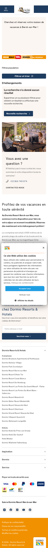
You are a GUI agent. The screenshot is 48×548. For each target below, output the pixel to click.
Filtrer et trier (22, 76)
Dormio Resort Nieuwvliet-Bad (15, 405)
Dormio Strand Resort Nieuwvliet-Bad (18, 413)
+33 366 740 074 (18, 181)
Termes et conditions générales (15, 530)
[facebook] (10, 509)
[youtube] (23, 509)
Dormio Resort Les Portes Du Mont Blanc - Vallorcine (20, 391)
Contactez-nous (15, 188)
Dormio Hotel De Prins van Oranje (16, 431)
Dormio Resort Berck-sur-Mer (14, 371)
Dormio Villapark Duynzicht (13, 417)
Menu (6, 10)
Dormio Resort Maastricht (13, 397)
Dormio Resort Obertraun (12, 409)
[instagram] (4, 509)
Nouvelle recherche (16, 113)
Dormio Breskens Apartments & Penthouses (20, 359)
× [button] (43, 248)
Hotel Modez (7, 439)
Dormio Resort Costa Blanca (14, 378)
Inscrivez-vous (23, 336)
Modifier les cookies (10, 533)
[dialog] (24, 274)
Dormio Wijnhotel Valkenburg (14, 443)
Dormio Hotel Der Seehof (12, 435)
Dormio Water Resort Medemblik (16, 401)
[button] (24, 300)
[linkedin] (17, 509)
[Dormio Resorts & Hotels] (24, 9)
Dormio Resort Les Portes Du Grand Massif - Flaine (23, 386)
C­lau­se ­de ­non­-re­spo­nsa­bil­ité (13, 526)
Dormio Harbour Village (12, 363)
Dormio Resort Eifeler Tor (12, 374)
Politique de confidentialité (13, 522)
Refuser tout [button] (24, 295)
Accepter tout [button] (25, 288)
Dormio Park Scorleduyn (12, 367)
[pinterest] (30, 509)
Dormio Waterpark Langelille (14, 421)
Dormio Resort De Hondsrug (13, 382)
